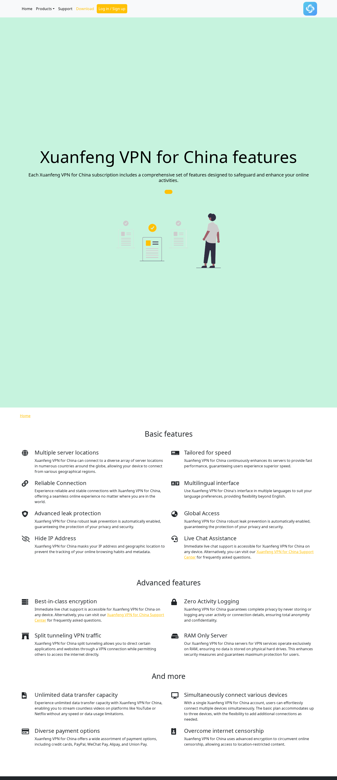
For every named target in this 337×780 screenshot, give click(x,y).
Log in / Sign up (112, 8)
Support (65, 8)
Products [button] (44, 8)
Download (85, 8)
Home (27, 8)
